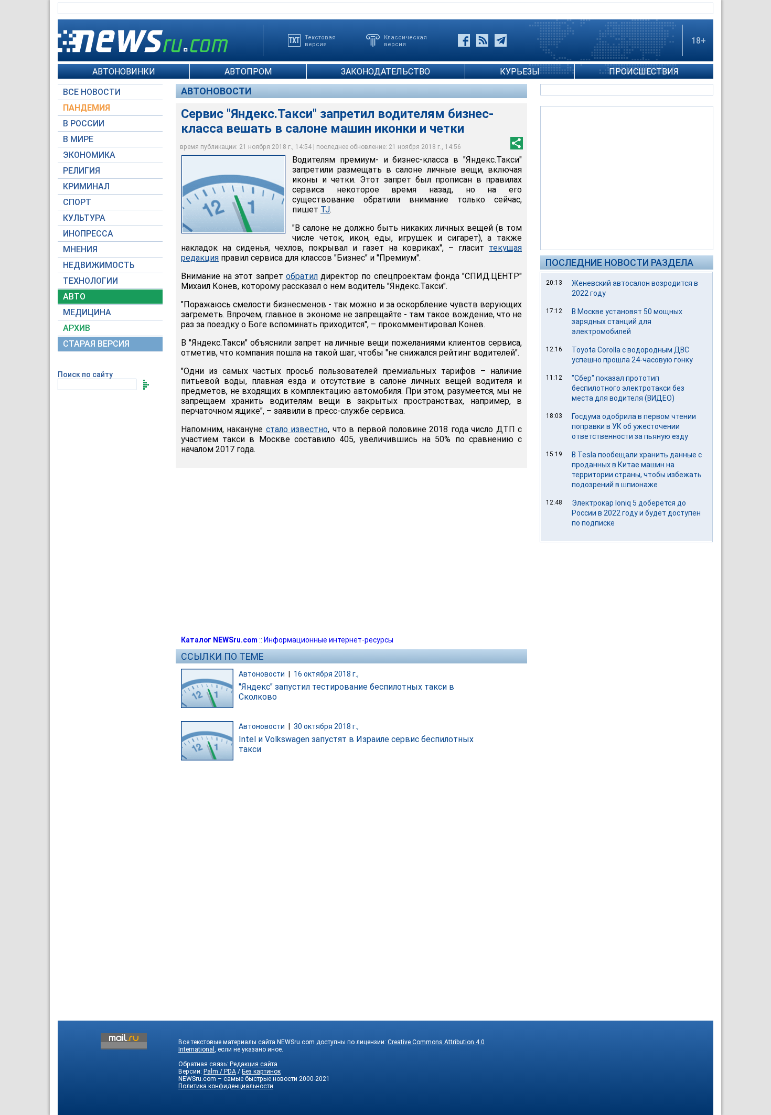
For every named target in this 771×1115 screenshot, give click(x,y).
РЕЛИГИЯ (81, 171)
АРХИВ (76, 328)
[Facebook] (464, 40)
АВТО (74, 297)
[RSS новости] (482, 40)
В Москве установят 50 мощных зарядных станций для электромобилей (627, 321)
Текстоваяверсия (320, 40)
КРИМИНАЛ (86, 186)
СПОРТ (77, 202)
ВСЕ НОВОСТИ (92, 92)
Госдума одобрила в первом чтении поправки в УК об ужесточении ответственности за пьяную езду (634, 426)
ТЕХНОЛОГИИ (90, 281)
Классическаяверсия (405, 40)
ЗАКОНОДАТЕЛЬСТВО (385, 72)
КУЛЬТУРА (84, 218)
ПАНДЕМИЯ (86, 108)
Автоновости (216, 91)
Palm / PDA (220, 1071)
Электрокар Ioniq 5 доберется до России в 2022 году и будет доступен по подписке (636, 513)
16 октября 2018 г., (326, 674)
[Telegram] (501, 40)
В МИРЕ (78, 139)
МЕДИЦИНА (87, 312)
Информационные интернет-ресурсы (328, 640)
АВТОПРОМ (248, 72)
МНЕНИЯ (80, 249)
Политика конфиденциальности (225, 1086)
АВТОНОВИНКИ (123, 72)
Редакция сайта (253, 1064)
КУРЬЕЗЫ (520, 72)
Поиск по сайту (85, 374)
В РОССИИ (83, 123)
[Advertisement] (626, 177)
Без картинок (261, 1071)
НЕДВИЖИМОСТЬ (99, 265)
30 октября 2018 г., (326, 726)
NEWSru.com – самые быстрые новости (237, 1078)
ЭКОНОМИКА (89, 155)
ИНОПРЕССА (88, 234)
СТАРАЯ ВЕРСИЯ (96, 344)
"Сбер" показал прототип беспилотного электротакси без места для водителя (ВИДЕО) (628, 388)
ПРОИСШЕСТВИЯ (644, 72)
